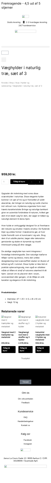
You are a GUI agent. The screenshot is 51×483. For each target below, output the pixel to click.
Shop (11, 83)
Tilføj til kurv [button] (6, 349)
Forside (4, 83)
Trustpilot (25, 358)
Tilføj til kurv (19, 181)
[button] (25, 47)
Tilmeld (25, 382)
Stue (17, 83)
